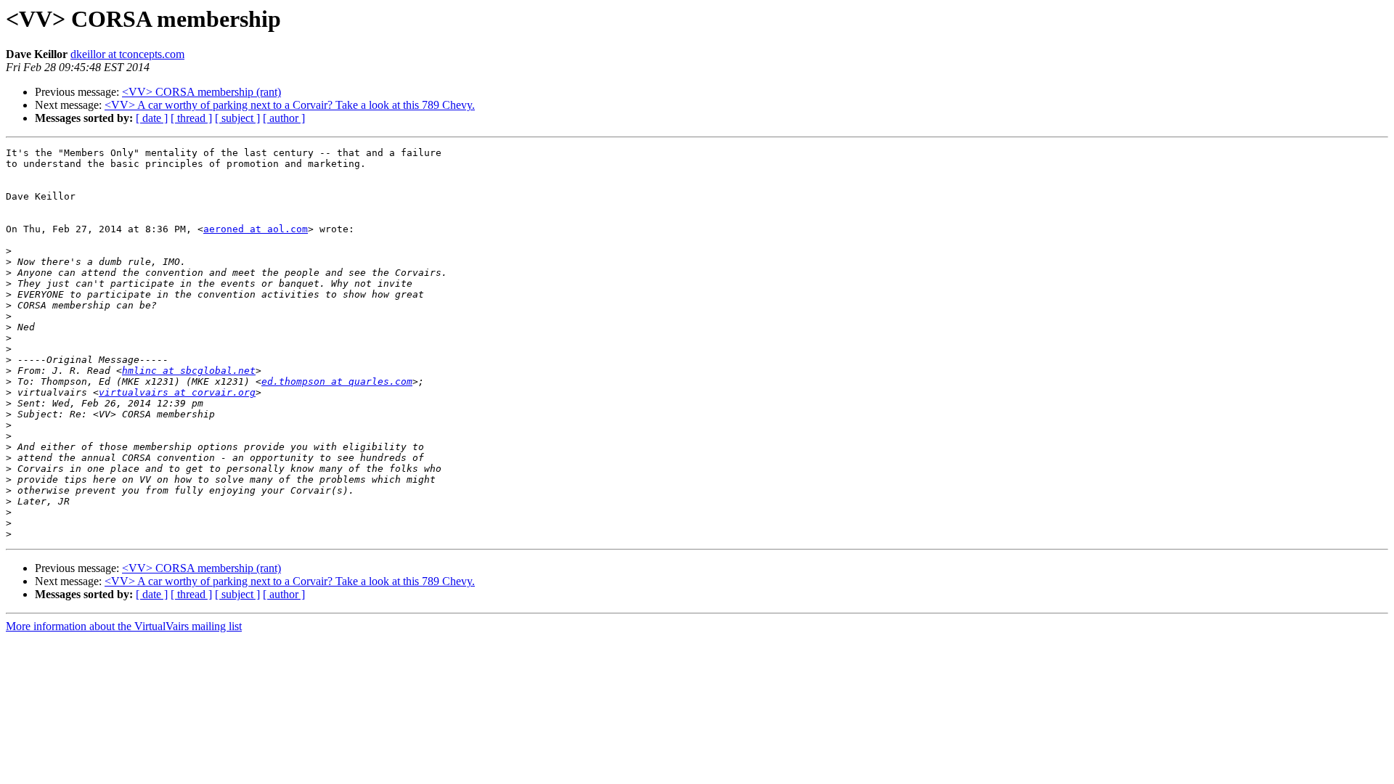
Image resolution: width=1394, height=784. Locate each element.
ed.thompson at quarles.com (336, 381)
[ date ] (152, 118)
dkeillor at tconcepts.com (127, 54)
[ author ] (284, 118)
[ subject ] (237, 118)
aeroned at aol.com (255, 229)
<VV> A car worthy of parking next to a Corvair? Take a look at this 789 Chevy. (290, 105)
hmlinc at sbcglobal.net (189, 370)
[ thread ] (191, 118)
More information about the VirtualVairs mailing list (124, 626)
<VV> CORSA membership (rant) (201, 92)
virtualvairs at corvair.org (177, 392)
